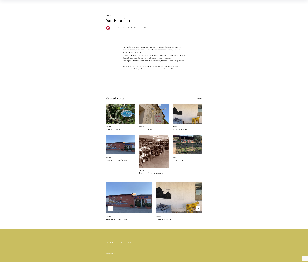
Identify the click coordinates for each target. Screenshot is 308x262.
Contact (130, 242)
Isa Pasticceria (113, 129)
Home (112, 242)
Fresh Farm (178, 160)
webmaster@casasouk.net (118, 28)
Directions (123, 242)
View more (199, 98)
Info (107, 242)
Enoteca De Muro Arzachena (152, 173)
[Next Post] (179, 197)
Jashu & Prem (146, 129)
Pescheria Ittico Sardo (116, 160)
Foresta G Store (180, 129)
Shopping (108, 15)
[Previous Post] (129, 197)
